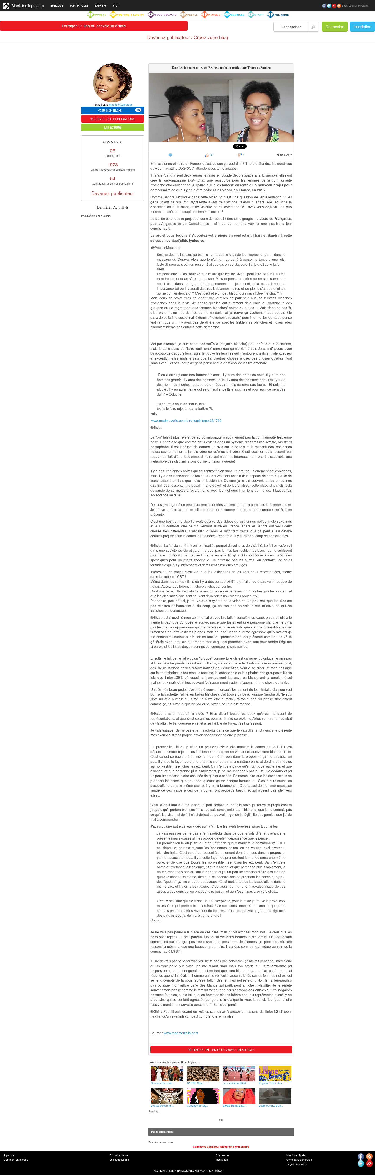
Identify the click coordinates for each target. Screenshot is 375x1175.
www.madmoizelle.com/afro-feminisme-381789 (186, 420)
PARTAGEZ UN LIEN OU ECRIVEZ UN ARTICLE (221, 1049)
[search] (313, 27)
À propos (9, 1155)
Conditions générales (299, 1159)
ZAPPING (100, 5)
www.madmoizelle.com (181, 1032)
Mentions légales (296, 1155)
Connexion (335, 26)
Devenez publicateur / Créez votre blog (187, 37)
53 (211, 155)
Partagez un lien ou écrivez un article (94, 25)
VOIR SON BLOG (119, 110)
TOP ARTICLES (79, 5)
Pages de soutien (296, 1164)
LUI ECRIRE (112, 127)
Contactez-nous (119, 1155)
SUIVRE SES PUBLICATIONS (114, 119)
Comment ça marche (16, 1159)
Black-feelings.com (26, 5)
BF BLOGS (56, 5)
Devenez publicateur (112, 193)
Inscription (362, 26)
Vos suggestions (119, 1159)
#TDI (115, 5)
